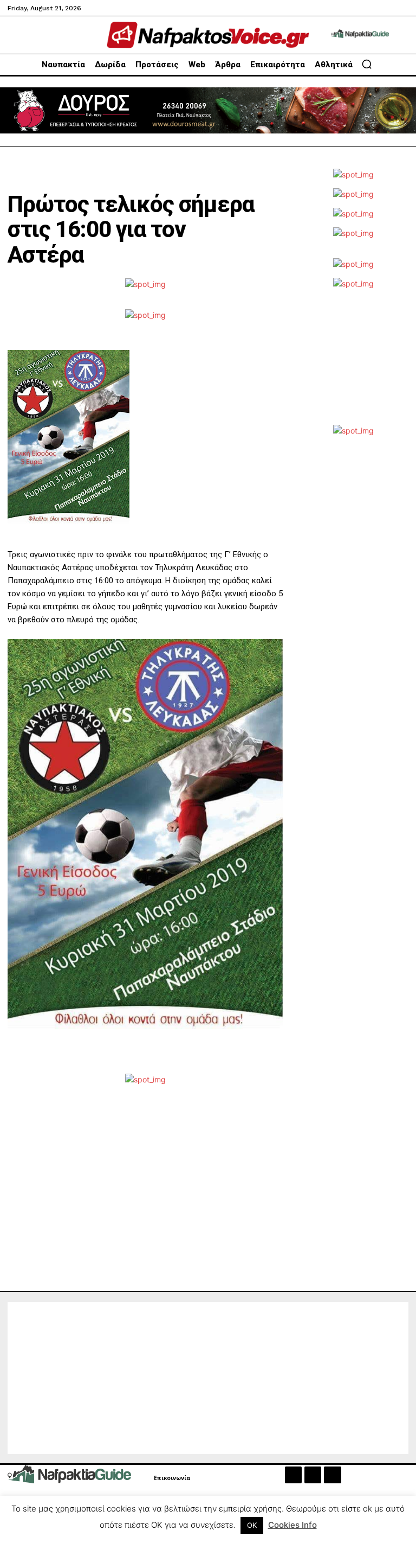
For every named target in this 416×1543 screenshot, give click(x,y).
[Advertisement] (353, 362)
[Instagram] (312, 1475)
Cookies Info (292, 1525)
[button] (367, 64)
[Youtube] (332, 1475)
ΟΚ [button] (252, 1525)
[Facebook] (293, 1475)
